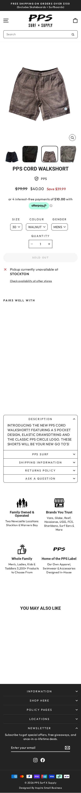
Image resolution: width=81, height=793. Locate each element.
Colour (36, 219)
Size (16, 219)
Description (40, 419)
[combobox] (40, 34)
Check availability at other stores (31, 281)
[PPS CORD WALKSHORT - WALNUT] (17, 401)
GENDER (59, 219)
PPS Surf (40, 454)
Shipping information (40, 462)
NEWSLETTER (39, 728)
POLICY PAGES (39, 710)
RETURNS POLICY (40, 470)
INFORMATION (39, 691)
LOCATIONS (39, 719)
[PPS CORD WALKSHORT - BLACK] (9, 401)
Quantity (40, 236)
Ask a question (40, 478)
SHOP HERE (39, 700)
